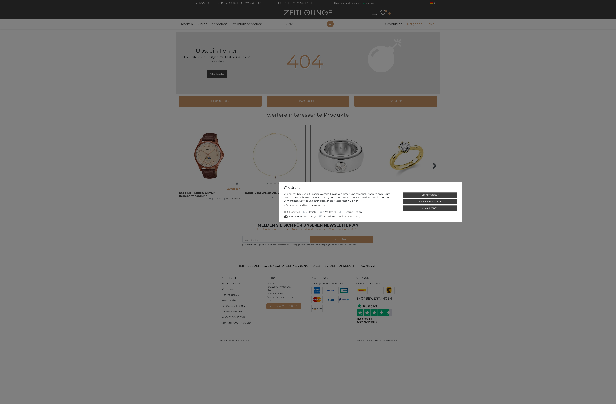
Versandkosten (233, 199)
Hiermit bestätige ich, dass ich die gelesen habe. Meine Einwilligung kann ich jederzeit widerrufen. (301, 245)
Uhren (203, 24)
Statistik (312, 212)
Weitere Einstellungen (350, 216)
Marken (187, 24)
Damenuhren (308, 101)
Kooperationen (274, 293)
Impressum (249, 266)
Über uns (271, 290)
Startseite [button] (217, 74)
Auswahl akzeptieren (429, 201)
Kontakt (368, 266)
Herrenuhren (220, 101)
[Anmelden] (374, 12)
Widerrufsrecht (340, 266)
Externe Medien (353, 212)
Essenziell (294, 212)
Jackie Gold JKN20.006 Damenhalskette (273, 192)
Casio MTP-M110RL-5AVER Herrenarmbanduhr (197, 194)
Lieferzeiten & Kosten (368, 283)
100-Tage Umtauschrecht (296, 2)
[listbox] (275, 155)
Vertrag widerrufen (284, 306)
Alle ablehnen (429, 207)
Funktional (330, 216)
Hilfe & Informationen (278, 286)
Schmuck (219, 24)
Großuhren (393, 24)
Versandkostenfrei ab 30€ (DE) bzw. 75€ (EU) (228, 2)
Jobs (269, 300)
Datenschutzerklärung (286, 266)
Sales (430, 24)
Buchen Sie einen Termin (280, 297)
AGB (316, 266)
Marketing (331, 212)
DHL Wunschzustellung (302, 216)
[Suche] (330, 24)
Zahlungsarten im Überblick (327, 283)
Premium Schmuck (246, 24)
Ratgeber (414, 24)
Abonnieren (341, 239)
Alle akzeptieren (430, 194)
